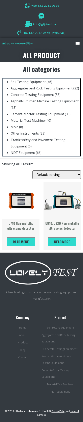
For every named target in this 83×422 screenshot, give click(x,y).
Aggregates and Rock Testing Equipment (42, 88)
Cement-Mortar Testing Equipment (37, 114)
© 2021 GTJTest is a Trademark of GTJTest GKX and (41, 412)
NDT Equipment (23, 152)
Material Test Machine (28, 120)
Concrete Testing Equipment (32, 94)
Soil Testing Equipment (28, 82)
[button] (77, 43)
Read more (21, 242)
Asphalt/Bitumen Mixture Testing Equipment (45, 101)
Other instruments (25, 133)
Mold (14, 127)
